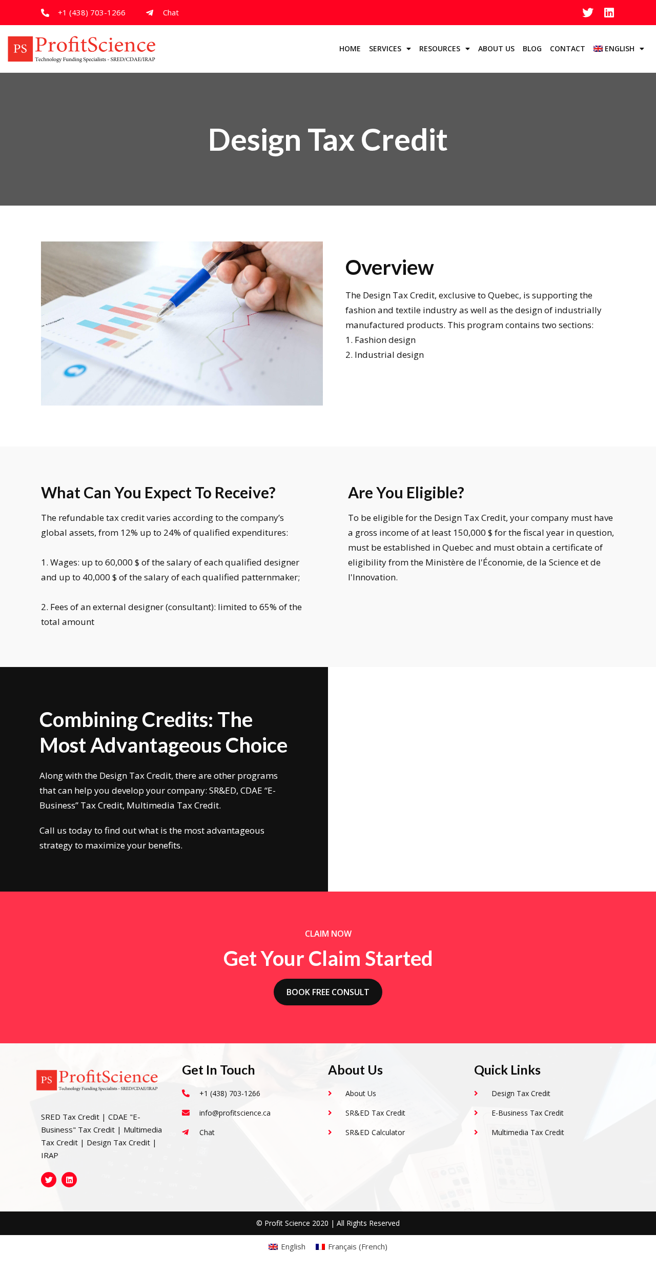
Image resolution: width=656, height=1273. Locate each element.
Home (350, 48)
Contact (567, 48)
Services (385, 48)
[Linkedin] (609, 12)
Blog (532, 48)
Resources (439, 48)
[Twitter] (587, 12)
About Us (496, 48)
